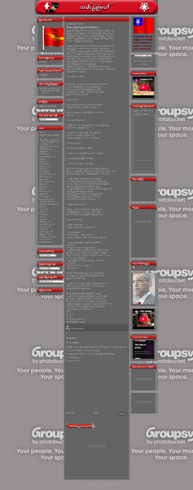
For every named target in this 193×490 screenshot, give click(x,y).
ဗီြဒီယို (41, 194)
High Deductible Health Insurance (97, 487)
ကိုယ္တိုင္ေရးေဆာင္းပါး (47, 146)
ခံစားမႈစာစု (43, 154)
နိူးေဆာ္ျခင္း (44, 181)
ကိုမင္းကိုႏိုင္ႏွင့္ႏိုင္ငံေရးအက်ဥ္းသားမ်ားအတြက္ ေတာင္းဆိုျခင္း (49, 142)
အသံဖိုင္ (42, 229)
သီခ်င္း (41, 212)
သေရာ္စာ (42, 214)
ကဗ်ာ (41, 132)
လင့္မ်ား (41, 207)
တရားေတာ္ (43, 166)
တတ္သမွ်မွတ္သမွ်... (43, 75)
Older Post (122, 414)
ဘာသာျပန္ (43, 197)
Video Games (83, 487)
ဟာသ (41, 217)
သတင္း (42, 209)
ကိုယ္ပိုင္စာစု (42, 151)
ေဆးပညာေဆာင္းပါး (47, 237)
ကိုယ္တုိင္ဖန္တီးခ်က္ (44, 149)
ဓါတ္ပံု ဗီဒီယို (43, 171)
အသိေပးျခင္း (44, 232)
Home (96, 413)
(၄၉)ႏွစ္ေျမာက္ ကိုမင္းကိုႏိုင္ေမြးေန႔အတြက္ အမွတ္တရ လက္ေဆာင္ (49, 90)
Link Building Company (111, 484)
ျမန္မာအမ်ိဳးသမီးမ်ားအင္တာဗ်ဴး (47, 204)
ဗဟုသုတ (42, 187)
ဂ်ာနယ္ (41, 159)
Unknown (80, 328)
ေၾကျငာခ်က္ (44, 242)
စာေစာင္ (42, 164)
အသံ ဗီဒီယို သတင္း (45, 224)
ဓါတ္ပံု (41, 169)
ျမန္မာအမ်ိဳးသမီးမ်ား (45, 202)
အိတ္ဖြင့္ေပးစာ (44, 234)
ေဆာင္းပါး (43, 239)
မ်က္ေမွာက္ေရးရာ (45, 199)
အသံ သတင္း (44, 227)
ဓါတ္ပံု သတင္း (44, 176)
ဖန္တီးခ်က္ (41, 184)
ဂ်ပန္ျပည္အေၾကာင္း (46, 156)
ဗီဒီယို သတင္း (44, 192)
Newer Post (70, 413)
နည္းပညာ (42, 179)
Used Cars (110, 487)
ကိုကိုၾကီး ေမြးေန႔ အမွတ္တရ (49, 135)
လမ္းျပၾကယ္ (91, 484)
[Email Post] (67, 326)
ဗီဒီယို (41, 189)
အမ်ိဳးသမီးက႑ (43, 222)
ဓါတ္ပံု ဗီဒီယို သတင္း (46, 174)
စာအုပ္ (41, 161)
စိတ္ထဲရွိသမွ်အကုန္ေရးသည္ (47, 106)
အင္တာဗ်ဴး (41, 219)
